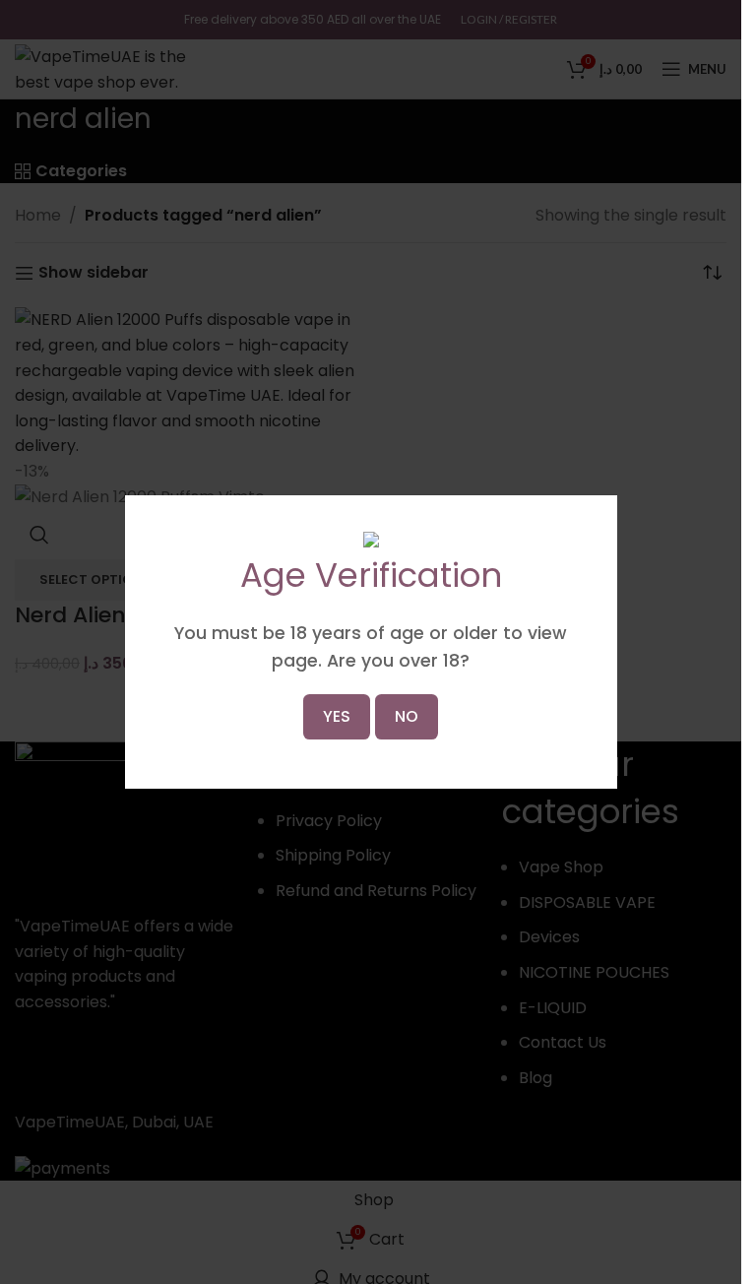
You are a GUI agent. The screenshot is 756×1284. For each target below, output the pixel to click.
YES (336, 716)
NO (406, 716)
